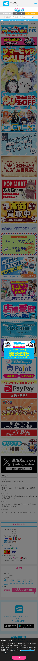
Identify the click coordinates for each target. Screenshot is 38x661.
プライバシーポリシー (27, 650)
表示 (35, 4)
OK (19, 657)
